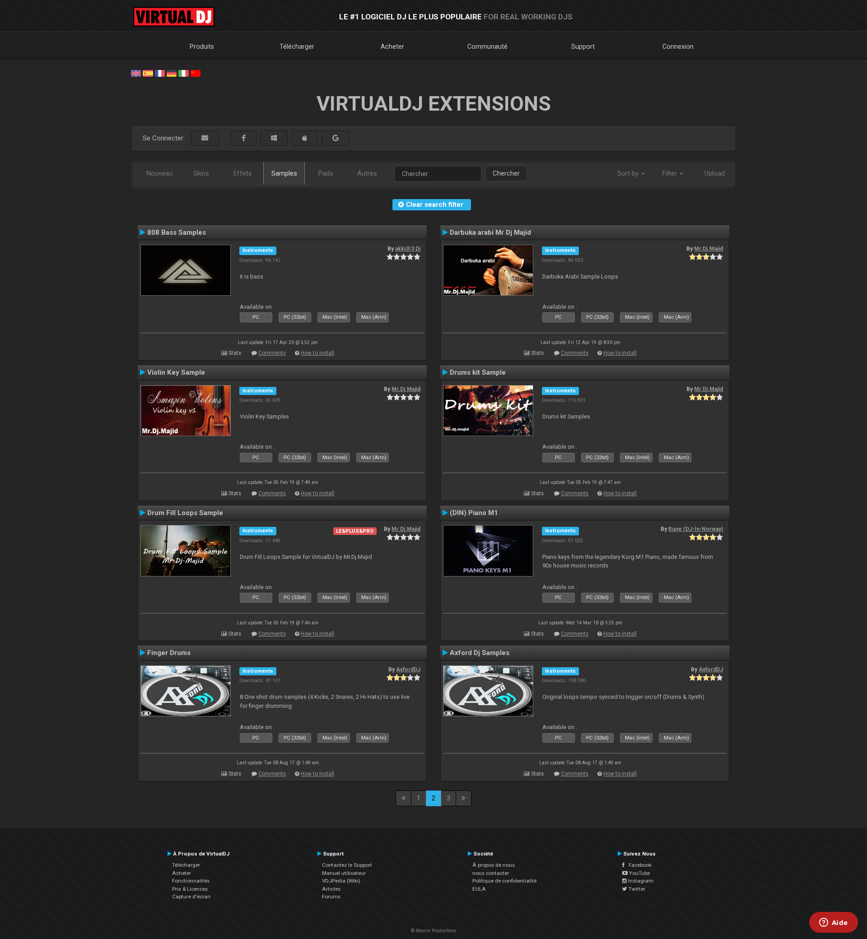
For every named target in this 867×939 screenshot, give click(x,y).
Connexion (678, 46)
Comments (272, 353)
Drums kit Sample (478, 372)
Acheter (392, 46)
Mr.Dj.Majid (708, 249)
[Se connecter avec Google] (336, 138)
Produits (202, 46)
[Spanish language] (148, 73)
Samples (284, 173)
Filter (670, 173)
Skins (201, 173)
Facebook (638, 865)
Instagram (640, 881)
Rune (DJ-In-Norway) (695, 529)
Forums (331, 896)
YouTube (639, 873)
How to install (317, 353)
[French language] (160, 73)
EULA (479, 889)
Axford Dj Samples (479, 653)
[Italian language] (183, 73)
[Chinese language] (195, 73)
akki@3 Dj (407, 249)
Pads (325, 173)
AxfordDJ (408, 669)
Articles (331, 889)
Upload (714, 173)
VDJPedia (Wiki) (341, 881)
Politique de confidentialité (504, 881)
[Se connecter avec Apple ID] (304, 138)
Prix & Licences (190, 889)
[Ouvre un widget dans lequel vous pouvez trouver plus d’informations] (833, 923)
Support (583, 46)
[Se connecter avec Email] (205, 138)
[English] (136, 73)
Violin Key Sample (176, 372)
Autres (367, 173)
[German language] (172, 73)
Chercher (506, 173)
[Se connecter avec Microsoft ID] (274, 138)
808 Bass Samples (176, 232)
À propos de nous (493, 865)
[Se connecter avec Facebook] (243, 138)
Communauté (487, 46)
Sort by (628, 173)
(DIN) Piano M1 (474, 513)
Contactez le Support (347, 865)
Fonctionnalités (191, 881)
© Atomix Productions (434, 931)
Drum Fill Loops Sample (185, 513)
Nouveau (159, 173)
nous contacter (490, 873)
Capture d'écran (191, 896)
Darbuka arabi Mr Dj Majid (490, 232)
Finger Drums (169, 653)
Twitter (636, 889)
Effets (242, 173)
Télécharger (297, 46)
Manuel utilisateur (344, 873)
